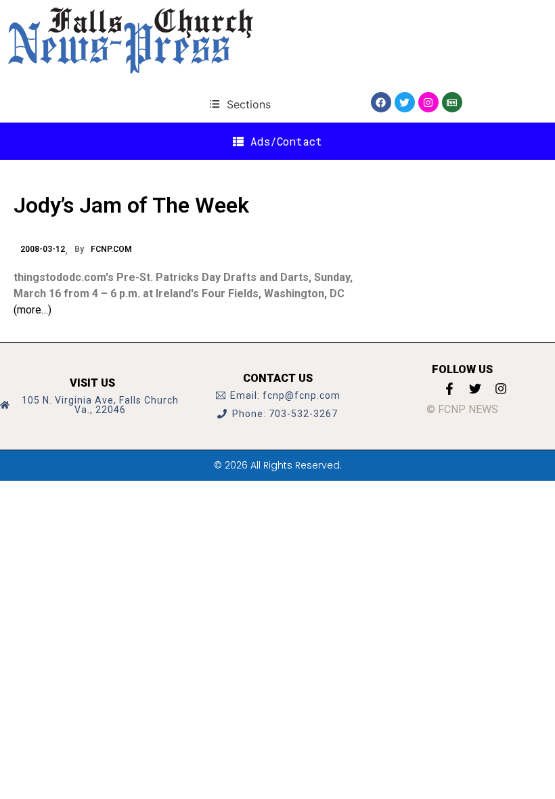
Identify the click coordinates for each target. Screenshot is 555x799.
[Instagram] (428, 102)
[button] (240, 104)
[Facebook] (381, 102)
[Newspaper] (452, 102)
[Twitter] (405, 102)
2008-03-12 (42, 249)
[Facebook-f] (449, 389)
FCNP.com (111, 249)
